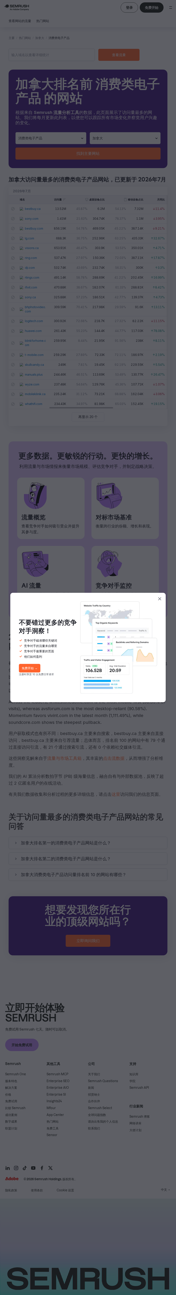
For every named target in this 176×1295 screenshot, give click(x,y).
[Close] (159, 598)
